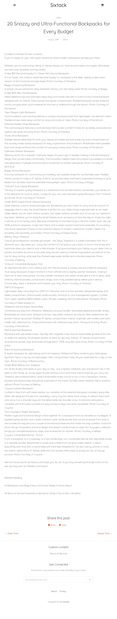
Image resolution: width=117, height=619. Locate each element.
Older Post (12, 533)
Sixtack (66, 602)
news (58, 17)
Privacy (63, 591)
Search (54, 591)
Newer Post (104, 533)
